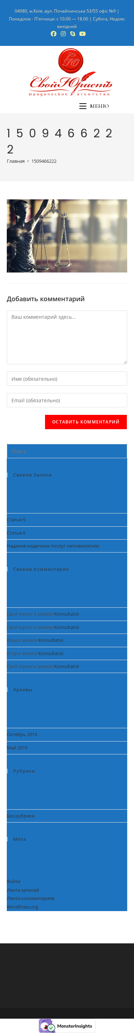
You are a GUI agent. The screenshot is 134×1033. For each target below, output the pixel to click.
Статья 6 (16, 533)
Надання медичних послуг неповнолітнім (53, 545)
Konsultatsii (66, 614)
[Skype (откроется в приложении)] (72, 33)
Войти (13, 881)
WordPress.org (22, 907)
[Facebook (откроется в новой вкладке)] (54, 33)
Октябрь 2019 (22, 734)
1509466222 (43, 161)
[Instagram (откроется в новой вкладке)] (63, 33)
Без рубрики (21, 815)
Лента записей (23, 890)
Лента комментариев (30, 898)
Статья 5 (16, 519)
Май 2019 (17, 747)
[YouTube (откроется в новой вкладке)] (81, 33)
